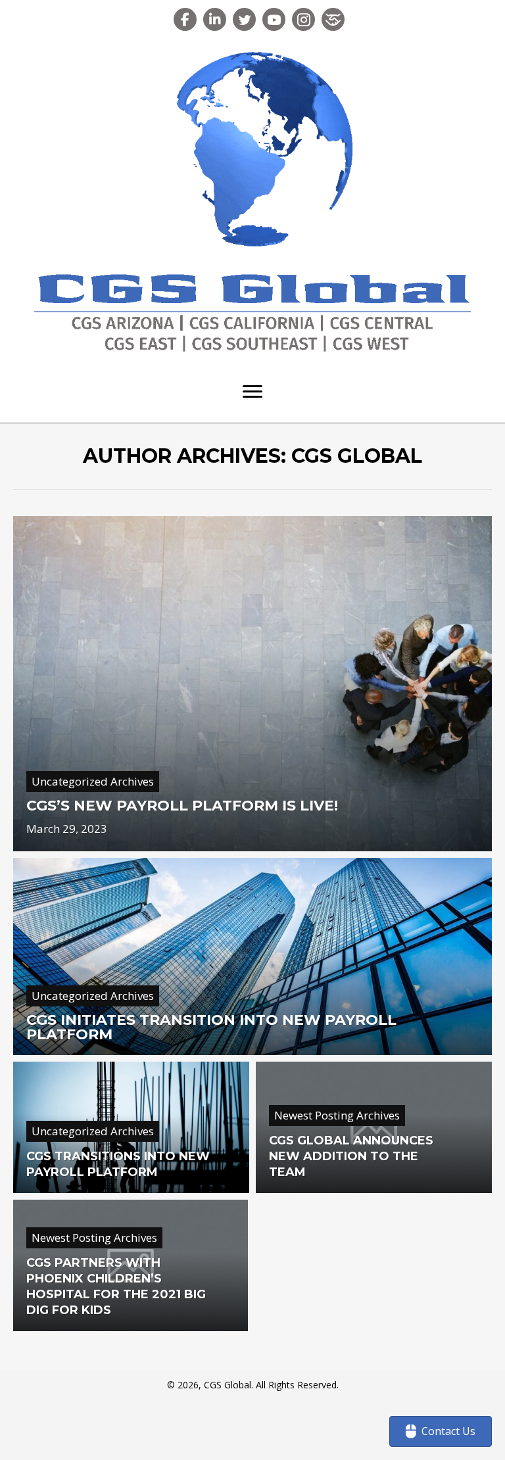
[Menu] (252, 392)
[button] (185, 19)
